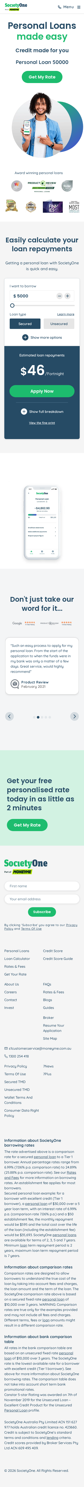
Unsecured (59, 324)
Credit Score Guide (58, 958)
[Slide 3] (42, 717)
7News (48, 1066)
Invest (9, 1007)
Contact (10, 1000)
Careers (10, 992)
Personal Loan (16, 1410)
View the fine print (42, 423)
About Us (11, 984)
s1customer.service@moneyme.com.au (40, 1048)
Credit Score (53, 951)
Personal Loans (16, 951)
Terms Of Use (15, 1074)
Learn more (65, 314)
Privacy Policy (15, 1066)
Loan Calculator (17, 958)
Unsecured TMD (17, 1089)
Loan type (18, 314)
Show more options (46, 337)
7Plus (47, 1074)
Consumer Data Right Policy (21, 1113)
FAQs (47, 984)
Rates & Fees (14, 966)
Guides (48, 1007)
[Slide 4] (46, 717)
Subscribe (42, 911)
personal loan (45, 1157)
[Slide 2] (38, 717)
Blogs (47, 1000)
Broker (48, 1017)
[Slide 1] (34, 717)
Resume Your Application (53, 1028)
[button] (10, 674)
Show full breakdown (46, 411)
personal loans (64, 1235)
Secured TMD (14, 1082)
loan (23, 1245)
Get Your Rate (15, 974)
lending (52, 1437)
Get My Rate (42, 77)
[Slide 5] (49, 717)
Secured (25, 324)
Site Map (50, 1038)
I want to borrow (23, 286)
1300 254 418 (19, 1056)
